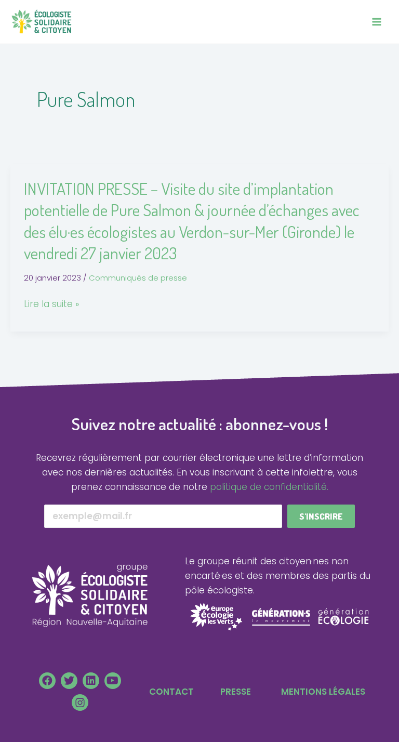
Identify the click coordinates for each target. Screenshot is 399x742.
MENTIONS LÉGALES (323, 691)
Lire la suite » (51, 304)
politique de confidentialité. (269, 487)
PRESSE (235, 691)
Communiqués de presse (138, 277)
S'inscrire (321, 516)
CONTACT (171, 691)
